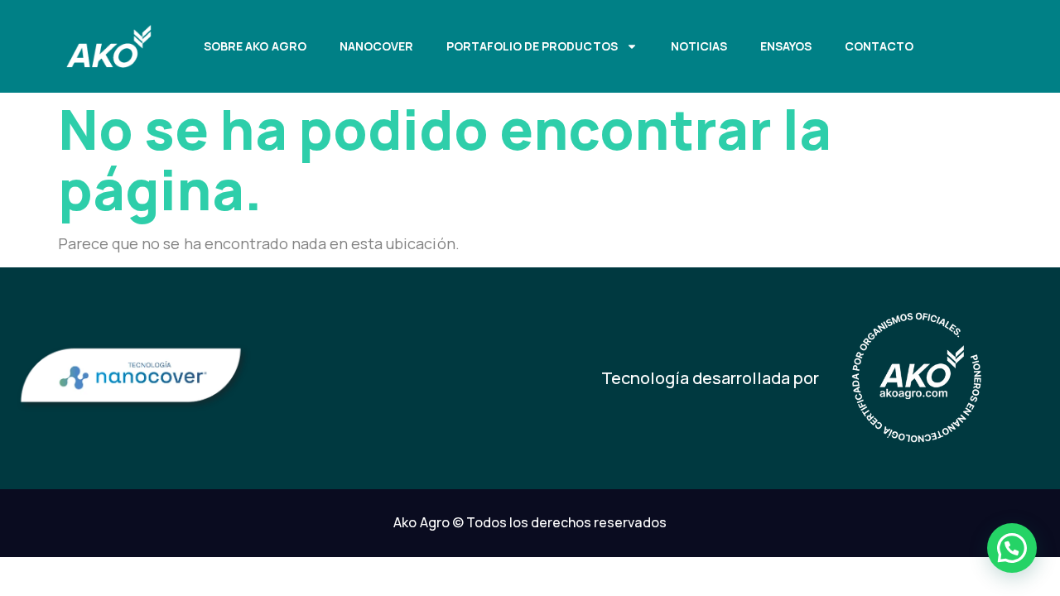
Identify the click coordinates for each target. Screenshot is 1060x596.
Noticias (699, 46)
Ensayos (786, 46)
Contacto (879, 46)
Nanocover (376, 46)
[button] (1012, 548)
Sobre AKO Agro (255, 46)
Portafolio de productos (532, 46)
